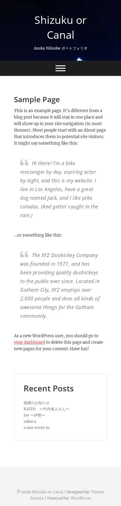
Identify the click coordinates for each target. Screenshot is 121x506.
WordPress (81, 498)
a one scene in (37, 427)
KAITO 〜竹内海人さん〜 (46, 409)
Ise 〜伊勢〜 (34, 415)
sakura (30, 421)
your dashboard (29, 342)
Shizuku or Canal (60, 27)
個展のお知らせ (37, 402)
